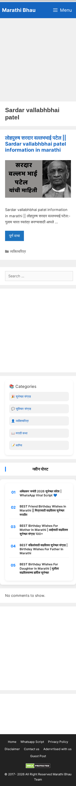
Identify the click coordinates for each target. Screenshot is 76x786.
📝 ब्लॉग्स (16, 445)
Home (12, 742)
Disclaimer (12, 749)
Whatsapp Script (32, 742)
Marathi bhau (19, 10)
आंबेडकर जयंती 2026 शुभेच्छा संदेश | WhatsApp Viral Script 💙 (40, 493)
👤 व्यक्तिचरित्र (20, 421)
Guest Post (38, 756)
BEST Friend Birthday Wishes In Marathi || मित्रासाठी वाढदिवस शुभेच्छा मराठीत (43, 510)
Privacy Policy (58, 742)
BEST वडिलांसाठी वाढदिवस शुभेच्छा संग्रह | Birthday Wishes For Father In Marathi (43, 549)
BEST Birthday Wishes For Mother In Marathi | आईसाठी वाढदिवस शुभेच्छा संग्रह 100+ (44, 530)
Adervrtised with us (57, 749)
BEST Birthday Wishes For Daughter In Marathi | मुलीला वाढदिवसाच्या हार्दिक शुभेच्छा (39, 568)
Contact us (31, 749)
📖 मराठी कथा (19, 433)
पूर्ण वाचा (14, 236)
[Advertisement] (38, 58)
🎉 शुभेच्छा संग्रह (21, 396)
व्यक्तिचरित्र (18, 251)
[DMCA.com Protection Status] (38, 767)
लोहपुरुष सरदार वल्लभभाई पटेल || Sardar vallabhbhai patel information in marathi (35, 144)
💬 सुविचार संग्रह (21, 409)
